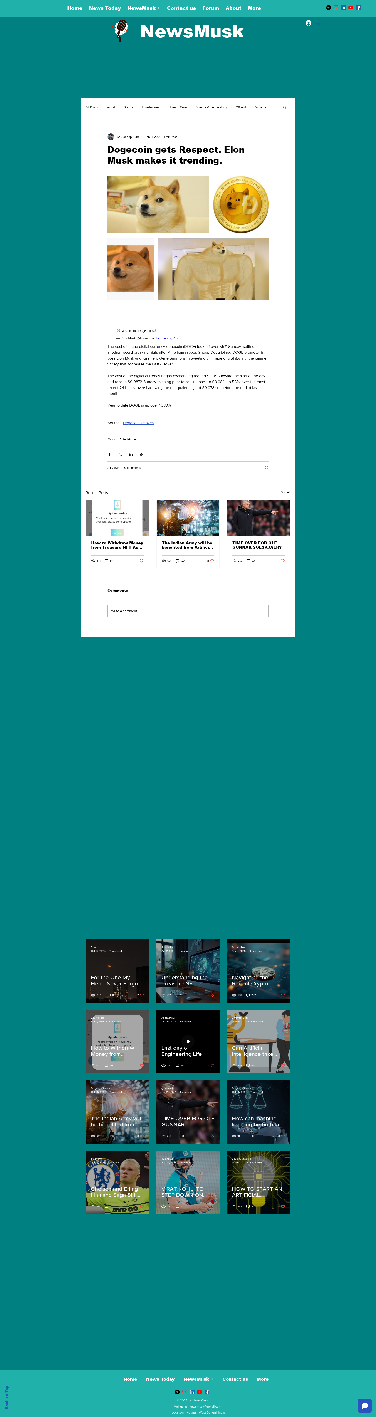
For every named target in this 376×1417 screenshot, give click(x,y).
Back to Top (7, 1397)
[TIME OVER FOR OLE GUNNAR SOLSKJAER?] (258, 518)
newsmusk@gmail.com (205, 1406)
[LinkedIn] (343, 7)
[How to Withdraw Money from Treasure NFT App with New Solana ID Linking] (117, 518)
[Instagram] (336, 7)
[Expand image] (158, 204)
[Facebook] (358, 7)
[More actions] (266, 136)
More (258, 107)
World (111, 107)
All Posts (92, 107)
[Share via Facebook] (109, 454)
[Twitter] (328, 7)
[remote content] (188, 333)
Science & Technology (211, 107)
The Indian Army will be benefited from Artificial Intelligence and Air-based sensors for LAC (187, 545)
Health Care (178, 107)
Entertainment (151, 107)
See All (285, 492)
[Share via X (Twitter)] (120, 454)
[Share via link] (141, 454)
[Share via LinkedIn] (131, 454)
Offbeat (241, 107)
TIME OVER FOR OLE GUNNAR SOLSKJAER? (257, 545)
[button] (285, 107)
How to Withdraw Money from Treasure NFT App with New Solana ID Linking (117, 545)
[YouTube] (350, 7)
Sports (128, 107)
